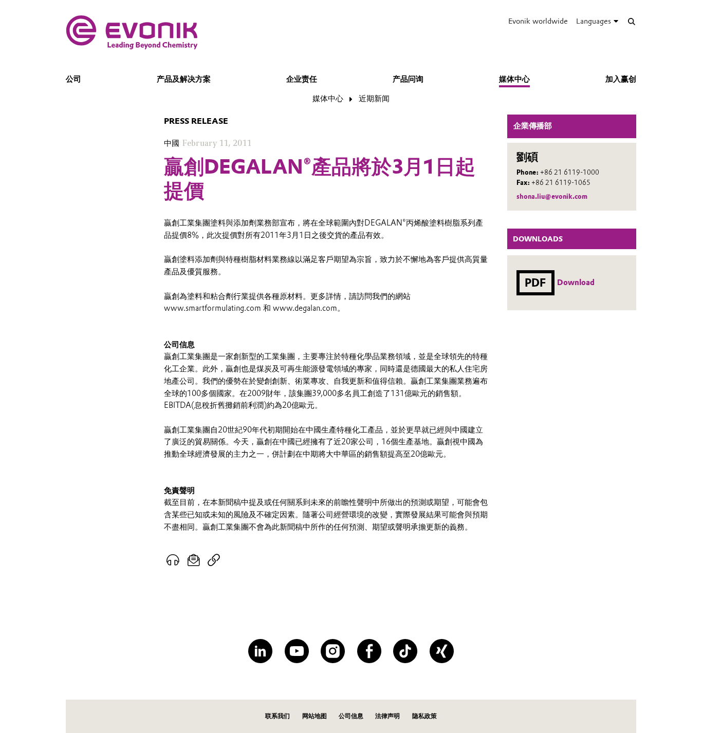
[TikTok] (405, 651)
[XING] (442, 651)
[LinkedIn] (260, 651)
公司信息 (351, 716)
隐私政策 (424, 716)
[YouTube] (297, 651)
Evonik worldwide (538, 21)
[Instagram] (333, 651)
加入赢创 (620, 79)
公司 (73, 79)
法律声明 (387, 716)
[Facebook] (369, 651)
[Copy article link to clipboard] (214, 560)
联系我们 (277, 716)
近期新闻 (374, 98)
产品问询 (408, 79)
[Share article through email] (194, 560)
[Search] (631, 21)
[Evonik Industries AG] (132, 32)
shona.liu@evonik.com (551, 196)
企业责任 (301, 79)
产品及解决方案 (184, 79)
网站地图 (314, 716)
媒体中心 (514, 79)
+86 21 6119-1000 (569, 172)
